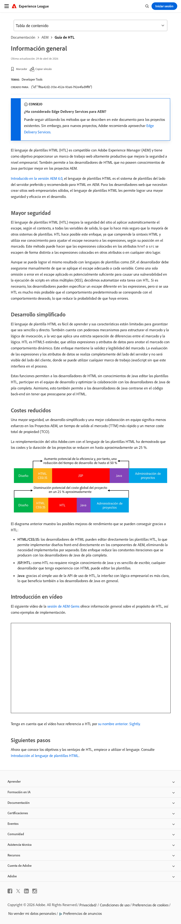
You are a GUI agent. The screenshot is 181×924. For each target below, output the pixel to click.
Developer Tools (32, 79)
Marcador (21, 69)
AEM (45, 37)
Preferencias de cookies (150, 905)
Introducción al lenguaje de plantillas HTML (45, 755)
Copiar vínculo (43, 69)
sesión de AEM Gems (63, 606)
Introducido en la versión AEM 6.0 (36, 178)
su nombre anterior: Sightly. (119, 723)
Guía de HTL (64, 37)
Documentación (23, 37)
